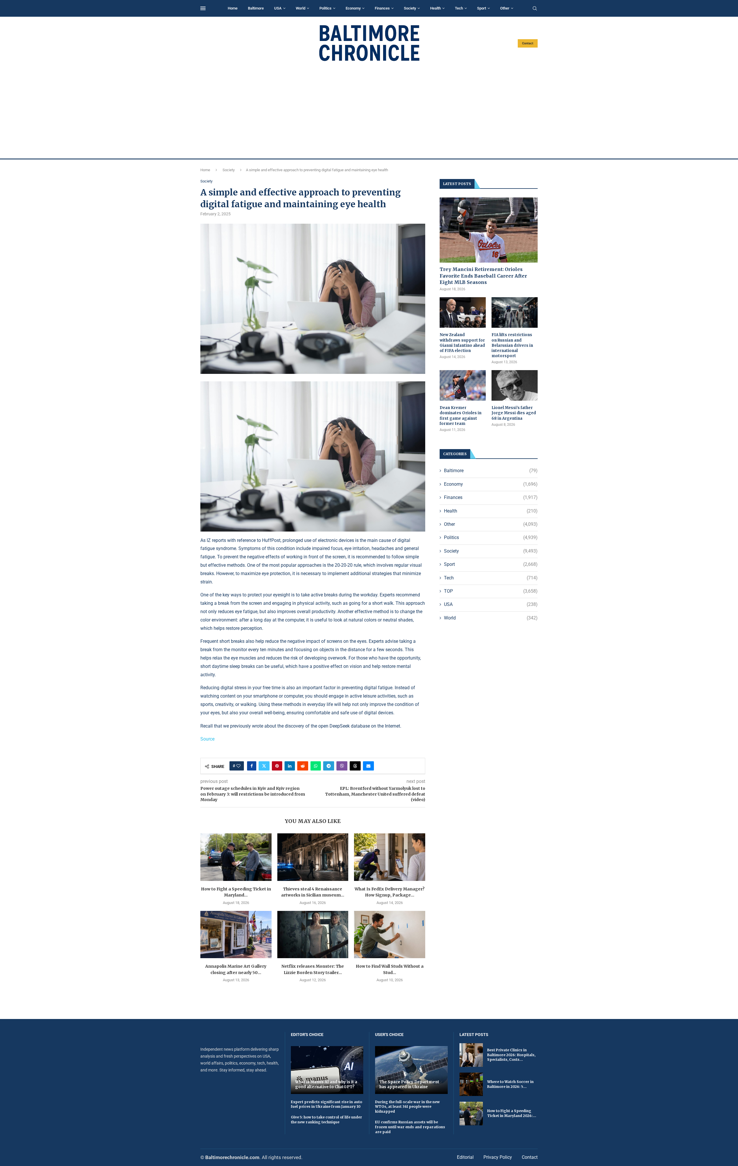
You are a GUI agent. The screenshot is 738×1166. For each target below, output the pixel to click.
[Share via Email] (368, 766)
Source (207, 739)
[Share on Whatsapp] (315, 766)
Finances (382, 8)
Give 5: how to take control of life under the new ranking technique (326, 1119)
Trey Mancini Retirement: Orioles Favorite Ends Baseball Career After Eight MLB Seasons (483, 275)
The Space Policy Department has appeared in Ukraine (409, 1085)
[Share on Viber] (341, 766)
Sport (481, 8)
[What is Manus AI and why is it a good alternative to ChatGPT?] (327, 1070)
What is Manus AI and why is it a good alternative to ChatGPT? (326, 1085)
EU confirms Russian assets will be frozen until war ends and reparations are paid (410, 1127)
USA (278, 8)
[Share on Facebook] (251, 766)
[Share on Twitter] (264, 766)
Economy (353, 8)
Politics (325, 8)
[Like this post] (238, 766)
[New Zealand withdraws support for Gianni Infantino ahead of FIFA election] (463, 312)
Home (233, 8)
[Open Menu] (203, 8)
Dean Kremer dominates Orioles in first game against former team (460, 415)
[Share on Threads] (355, 766)
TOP (491, 591)
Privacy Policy (497, 1157)
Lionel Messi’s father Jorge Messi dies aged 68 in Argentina (514, 413)
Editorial (465, 1157)
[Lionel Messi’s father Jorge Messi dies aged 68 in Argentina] (515, 385)
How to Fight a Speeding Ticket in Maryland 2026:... (511, 1113)
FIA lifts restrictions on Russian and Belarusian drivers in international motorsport (512, 345)
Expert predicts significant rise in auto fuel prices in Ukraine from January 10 (326, 1104)
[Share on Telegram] (328, 766)
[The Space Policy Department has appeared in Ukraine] (411, 1070)
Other (504, 8)
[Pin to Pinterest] (277, 766)
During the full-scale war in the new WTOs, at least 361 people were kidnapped (407, 1107)
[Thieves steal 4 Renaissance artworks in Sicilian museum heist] (313, 857)
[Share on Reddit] (302, 766)
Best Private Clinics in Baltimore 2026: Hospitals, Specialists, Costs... (511, 1055)
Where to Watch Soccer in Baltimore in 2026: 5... (510, 1084)
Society (410, 8)
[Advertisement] (369, 110)
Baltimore (256, 8)
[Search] (535, 8)
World (300, 8)
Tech (459, 8)
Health (435, 8)
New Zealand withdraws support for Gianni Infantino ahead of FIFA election (462, 342)
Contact (527, 43)
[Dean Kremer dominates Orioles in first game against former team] (463, 385)
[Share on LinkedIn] (290, 766)
